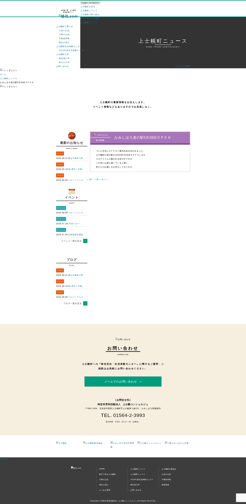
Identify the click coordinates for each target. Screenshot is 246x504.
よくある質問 (104, 490)
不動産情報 (64, 38)
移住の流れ (64, 42)
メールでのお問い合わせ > (123, 381)
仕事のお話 (64, 34)
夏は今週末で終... (76, 158)
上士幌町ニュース (88, 22)
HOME (102, 469)
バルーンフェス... (76, 180)
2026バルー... (75, 223)
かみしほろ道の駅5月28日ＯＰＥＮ (142, 137)
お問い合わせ (62, 66)
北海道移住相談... (76, 234)
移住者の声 (64, 58)
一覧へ (97, 179)
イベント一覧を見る (71, 241)
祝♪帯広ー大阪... (76, 169)
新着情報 (165, 485)
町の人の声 (64, 62)
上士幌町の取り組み (90, 14)
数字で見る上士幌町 (90, 18)
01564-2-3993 (129, 415)
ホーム (3, 74)
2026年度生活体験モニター (72, 50)
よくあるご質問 (182, 66)
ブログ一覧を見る (72, 303)
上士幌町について (88, 10)
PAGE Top (4, 459)
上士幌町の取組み (169, 469)
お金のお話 (64, 30)
